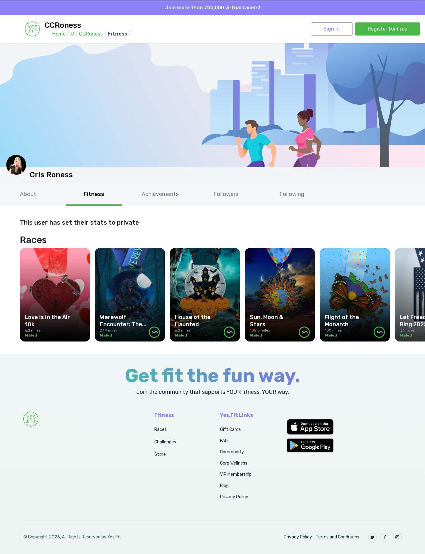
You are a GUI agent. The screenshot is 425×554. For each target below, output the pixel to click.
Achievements (160, 194)
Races (160, 429)
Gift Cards (230, 429)
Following (291, 194)
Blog (224, 485)
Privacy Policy (234, 496)
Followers (225, 194)
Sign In (332, 29)
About (28, 194)
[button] (344, 427)
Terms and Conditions (337, 537)
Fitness (94, 194)
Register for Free (387, 29)
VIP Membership (236, 474)
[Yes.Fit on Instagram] (397, 537)
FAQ (224, 440)
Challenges (165, 442)
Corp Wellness (233, 463)
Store (160, 454)
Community (232, 452)
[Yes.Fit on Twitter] (372, 537)
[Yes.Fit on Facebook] (385, 537)
